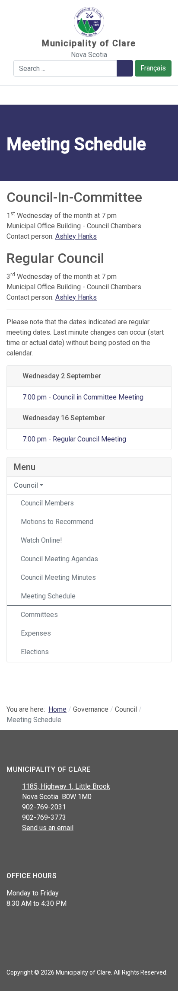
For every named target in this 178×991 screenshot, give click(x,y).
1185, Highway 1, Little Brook (66, 786)
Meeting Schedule (48, 596)
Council (26, 485)
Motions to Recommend (57, 522)
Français (153, 68)
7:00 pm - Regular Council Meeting (73, 439)
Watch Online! (41, 540)
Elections (35, 652)
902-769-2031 (44, 807)
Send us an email (47, 828)
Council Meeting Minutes (58, 577)
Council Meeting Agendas (59, 559)
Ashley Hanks (76, 236)
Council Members (47, 503)
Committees (39, 615)
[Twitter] (31, 850)
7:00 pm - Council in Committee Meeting (81, 397)
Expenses (36, 633)
